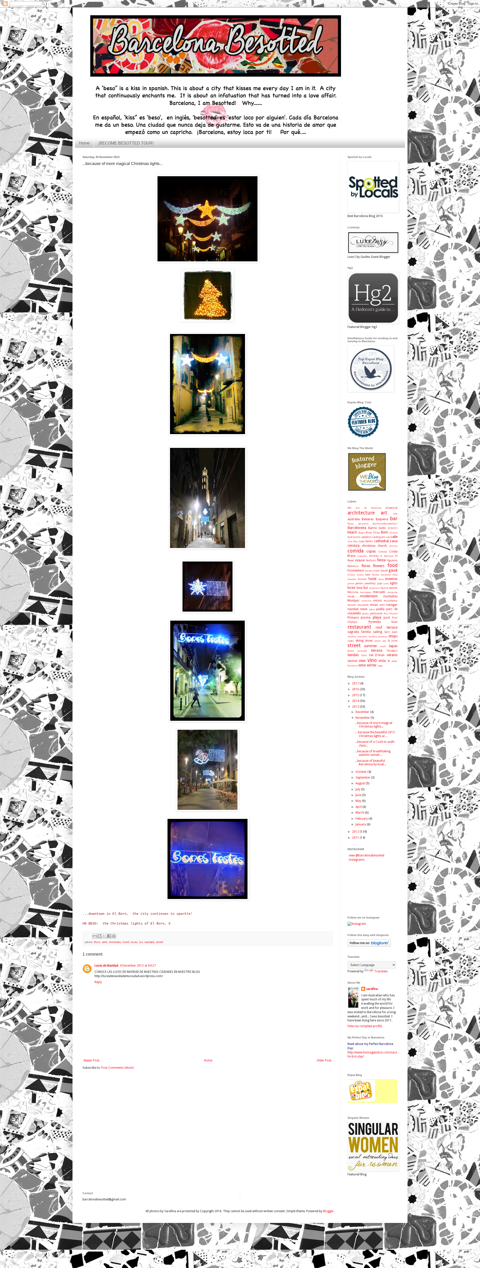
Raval (394, 622)
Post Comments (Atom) (117, 1067)
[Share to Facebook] (109, 936)
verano (392, 655)
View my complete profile (365, 1026)
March (360, 812)
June (359, 795)
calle (104, 942)
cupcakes (362, 556)
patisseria (376, 613)
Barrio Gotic (377, 528)
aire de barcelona (369, 507)
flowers (378, 566)
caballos (366, 537)
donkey (373, 556)
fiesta (381, 560)
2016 (356, 689)
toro (364, 655)
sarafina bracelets (357, 636)
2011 (356, 837)
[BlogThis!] (99, 936)
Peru (386, 613)
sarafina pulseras (378, 636)
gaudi (393, 570)
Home (84, 143)
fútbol (377, 570)
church (382, 546)
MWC (382, 605)
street (159, 942)
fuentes (369, 570)
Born (97, 942)
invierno (391, 579)
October (362, 772)
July (358, 789)
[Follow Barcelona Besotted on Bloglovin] (369, 945)
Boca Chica (373, 532)
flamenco (353, 566)
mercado (379, 592)
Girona (351, 574)
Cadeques (378, 537)
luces (134, 942)
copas (371, 551)
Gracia (360, 574)
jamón (359, 583)
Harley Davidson (381, 574)
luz (141, 942)
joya (379, 583)
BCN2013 (393, 528)
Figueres (392, 560)
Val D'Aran (377, 655)
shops (393, 636)
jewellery (370, 583)
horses (362, 579)
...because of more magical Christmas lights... (373, 724)
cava (394, 541)
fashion (371, 560)
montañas (390, 596)
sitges (351, 640)
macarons (374, 588)
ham (367, 574)
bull (350, 537)
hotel (125, 942)
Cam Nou (353, 541)
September (363, 777)
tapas (393, 646)
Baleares (368, 519)
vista (382, 661)
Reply (98, 982)
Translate (381, 971)
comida (356, 551)
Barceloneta (357, 528)
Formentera (356, 570)
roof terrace (387, 627)
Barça (351, 523)
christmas (115, 942)
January (361, 824)
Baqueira (382, 519)
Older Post (324, 1060)
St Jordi (393, 640)
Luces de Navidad (106, 965)
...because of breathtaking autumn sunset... (372, 753)
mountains (391, 600)
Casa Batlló (366, 541)
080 (349, 507)
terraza (376, 650)
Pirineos (353, 617)
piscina (365, 617)
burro (356, 537)
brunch (394, 532)
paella (380, 609)
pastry (365, 613)
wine (362, 665)
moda (351, 596)
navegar (392, 605)
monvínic (367, 600)
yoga (380, 665)
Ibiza (381, 579)
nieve (363, 609)
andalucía (392, 507)
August (361, 783)
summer (370, 646)
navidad (149, 942)
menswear (366, 592)
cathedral (381, 541)
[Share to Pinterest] (113, 936)
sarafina (372, 989)
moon (377, 600)
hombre (352, 579)
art (384, 513)
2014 (356, 701)
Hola (395, 574)
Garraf (384, 570)
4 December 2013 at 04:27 (138, 965)
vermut (352, 661)
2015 (356, 695)
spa (384, 640)
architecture (361, 513)
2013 (356, 706)
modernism (369, 596)
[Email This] (94, 936)
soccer (377, 640)
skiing (360, 640)
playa (377, 617)
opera (372, 609)
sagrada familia (359, 632)
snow (368, 640)
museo (352, 605)
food (392, 565)
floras (366, 566)
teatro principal (357, 650)
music (374, 605)
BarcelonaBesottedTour (385, 523)
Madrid (384, 588)
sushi (383, 646)
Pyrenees (374, 622)
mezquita (392, 592)
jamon (351, 583)
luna (359, 588)
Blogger (328, 1211)
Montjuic (354, 600)
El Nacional (387, 556)
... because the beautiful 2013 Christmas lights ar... (375, 734)
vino (372, 660)
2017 (356, 683)
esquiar (360, 560)
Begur (361, 532)
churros (393, 546)
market (393, 588)
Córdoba (382, 551)
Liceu (386, 583)
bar (394, 518)
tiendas (353, 655)
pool (387, 617)
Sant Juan (391, 632)
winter (371, 665)
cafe (388, 537)
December (363, 712)
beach (352, 532)
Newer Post (91, 1060)
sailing (377, 632)
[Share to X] (104, 936)
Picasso (394, 613)
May (359, 801)
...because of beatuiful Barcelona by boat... (370, 762)
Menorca (353, 592)
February (362, 818)
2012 (356, 831)
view (362, 661)
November (363, 717)
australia (354, 519)
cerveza (354, 546)
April (359, 807)
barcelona (363, 523)
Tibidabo (392, 650)
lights (394, 583)
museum (363, 605)
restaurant (359, 627)
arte (395, 513)
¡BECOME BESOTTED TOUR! (126, 143)
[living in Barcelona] (361, 1100)
